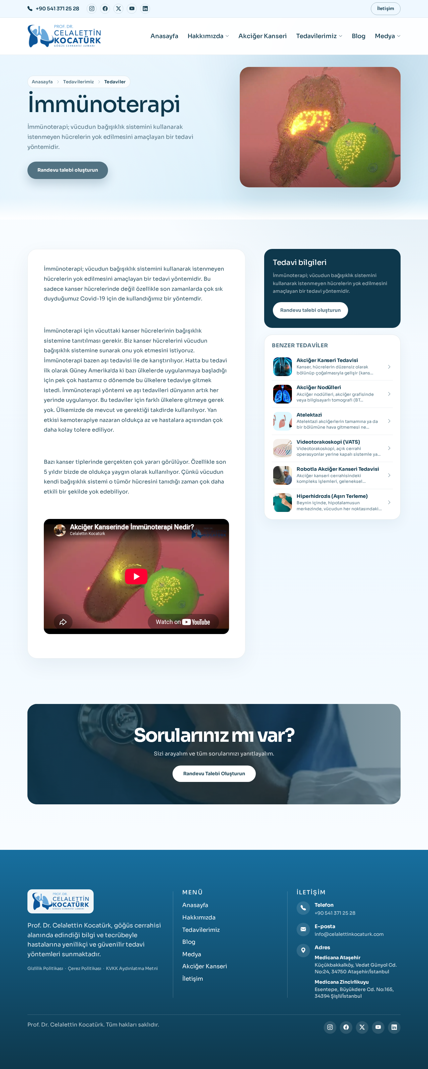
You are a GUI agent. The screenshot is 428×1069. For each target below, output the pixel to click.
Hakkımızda (205, 36)
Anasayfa (164, 36)
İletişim (385, 8)
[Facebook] (105, 9)
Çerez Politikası (84, 968)
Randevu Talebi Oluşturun (214, 774)
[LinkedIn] (145, 9)
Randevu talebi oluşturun (67, 170)
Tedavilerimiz (316, 36)
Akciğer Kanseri (262, 36)
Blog (358, 36)
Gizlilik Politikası (45, 968)
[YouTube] (132, 9)
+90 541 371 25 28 (335, 913)
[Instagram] (92, 9)
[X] (118, 9)
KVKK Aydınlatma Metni (132, 968)
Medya (385, 36)
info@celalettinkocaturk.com (349, 934)
